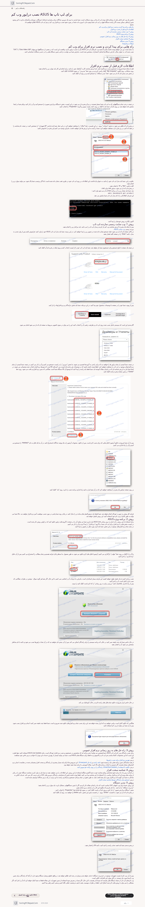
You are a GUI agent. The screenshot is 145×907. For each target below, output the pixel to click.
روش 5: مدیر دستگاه (127, 41)
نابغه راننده (97, 762)
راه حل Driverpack (85, 762)
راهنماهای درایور (20, 8)
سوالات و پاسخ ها (128, 43)
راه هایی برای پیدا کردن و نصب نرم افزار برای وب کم (116, 27)
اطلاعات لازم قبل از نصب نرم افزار (122, 29)
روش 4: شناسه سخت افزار (125, 39)
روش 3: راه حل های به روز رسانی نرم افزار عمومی (117, 36)
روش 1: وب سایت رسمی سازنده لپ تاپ (120, 32)
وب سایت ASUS (119, 229)
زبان (125, 903)
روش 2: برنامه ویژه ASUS (125, 34)
